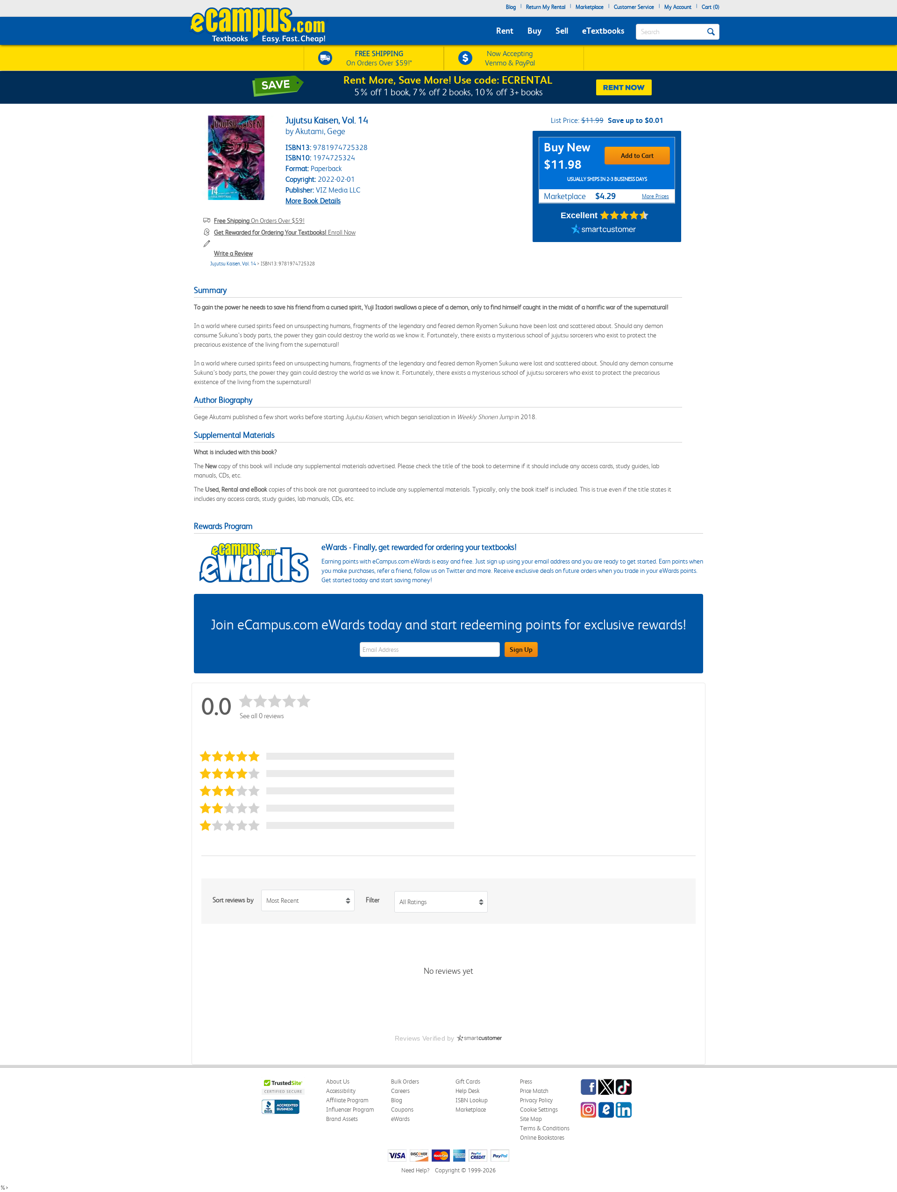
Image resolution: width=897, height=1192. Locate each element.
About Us (337, 1081)
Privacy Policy (536, 1100)
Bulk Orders (405, 1081)
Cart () (710, 7)
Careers (400, 1090)
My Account (677, 7)
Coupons (402, 1109)
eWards (400, 1118)
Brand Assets (342, 1118)
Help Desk (467, 1090)
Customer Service (634, 7)
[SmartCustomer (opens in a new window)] (603, 230)
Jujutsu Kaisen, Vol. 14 (233, 264)
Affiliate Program (347, 1100)
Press (526, 1081)
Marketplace (590, 7)
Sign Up (521, 649)
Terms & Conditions (545, 1128)
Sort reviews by (233, 900)
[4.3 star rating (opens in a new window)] (624, 215)
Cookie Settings (539, 1109)
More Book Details (313, 200)
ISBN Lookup (472, 1100)
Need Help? (415, 1170)
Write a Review (233, 253)
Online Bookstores (542, 1137)
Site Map (531, 1118)
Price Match (534, 1090)
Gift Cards (468, 1081)
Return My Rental (545, 7)
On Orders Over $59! (259, 220)
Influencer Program (350, 1109)
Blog (511, 7)
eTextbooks (603, 31)
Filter (372, 900)
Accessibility (341, 1090)
